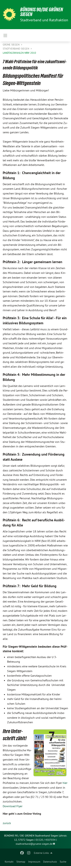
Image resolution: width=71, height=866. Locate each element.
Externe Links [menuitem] (41, 853)
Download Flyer (12, 806)
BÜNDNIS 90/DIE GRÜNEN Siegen (41, 12)
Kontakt (9, 861)
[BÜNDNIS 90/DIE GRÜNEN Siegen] (9, 14)
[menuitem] (9, 861)
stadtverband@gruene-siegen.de (34, 843)
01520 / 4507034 (46, 839)
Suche (63, 861)
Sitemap (20, 861)
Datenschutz (50, 861)
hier (65, 783)
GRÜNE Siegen (11, 44)
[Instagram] (28, 853)
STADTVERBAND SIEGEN (16, 48)
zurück (7, 823)
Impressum (34, 861)
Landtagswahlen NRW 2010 (19, 52)
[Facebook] (22, 853)
